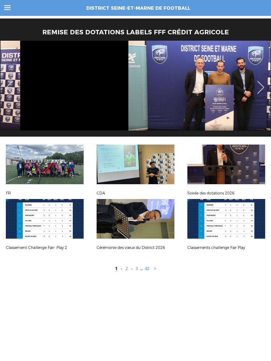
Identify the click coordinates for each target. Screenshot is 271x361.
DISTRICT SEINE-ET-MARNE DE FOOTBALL (138, 8)
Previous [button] (9, 83)
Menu (7, 7)
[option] (135, 91)
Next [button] (260, 83)
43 (147, 268)
